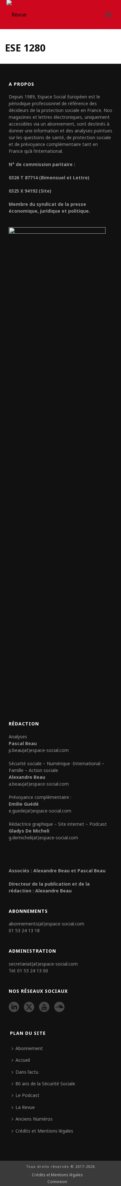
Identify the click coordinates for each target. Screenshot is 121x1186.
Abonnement (29, 1048)
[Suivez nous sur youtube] (44, 1007)
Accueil (22, 1060)
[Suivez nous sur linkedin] (14, 1007)
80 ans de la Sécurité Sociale (45, 1083)
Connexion (57, 1181)
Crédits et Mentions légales (44, 1131)
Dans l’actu (26, 1072)
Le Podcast (27, 1095)
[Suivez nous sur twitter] (29, 1007)
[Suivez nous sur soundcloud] (59, 1007)
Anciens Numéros (34, 1119)
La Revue (25, 1107)
